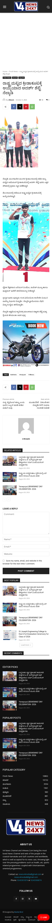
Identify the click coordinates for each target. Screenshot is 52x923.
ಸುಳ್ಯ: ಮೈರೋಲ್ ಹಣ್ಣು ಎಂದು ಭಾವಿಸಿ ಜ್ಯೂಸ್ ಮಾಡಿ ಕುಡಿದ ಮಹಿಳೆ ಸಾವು (14, 405)
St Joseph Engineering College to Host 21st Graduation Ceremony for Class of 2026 (34, 634)
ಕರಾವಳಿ (15, 78)
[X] (20, 106)
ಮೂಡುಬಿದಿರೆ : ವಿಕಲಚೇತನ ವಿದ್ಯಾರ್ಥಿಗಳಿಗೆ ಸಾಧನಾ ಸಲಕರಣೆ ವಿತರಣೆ (39, 405)
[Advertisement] (26, 40)
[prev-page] (4, 499)
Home (5, 71)
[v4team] (4, 100)
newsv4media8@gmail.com (26, 877)
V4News (31, 375)
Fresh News (13, 71)
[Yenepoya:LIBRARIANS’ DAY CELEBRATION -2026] (10, 490)
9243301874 (22, 880)
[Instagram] (22, 898)
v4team (11, 100)
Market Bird (18, 912)
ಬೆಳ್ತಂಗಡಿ (21, 78)
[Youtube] (35, 898)
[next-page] (8, 499)
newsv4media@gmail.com (30, 874)
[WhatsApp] (32, 106)
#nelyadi (22, 375)
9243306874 (36, 880)
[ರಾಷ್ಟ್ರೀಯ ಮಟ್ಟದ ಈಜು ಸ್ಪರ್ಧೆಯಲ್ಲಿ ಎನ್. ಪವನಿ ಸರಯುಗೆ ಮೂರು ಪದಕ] (10, 477)
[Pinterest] (26, 106)
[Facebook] (13, 106)
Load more (25, 645)
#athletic (13, 375)
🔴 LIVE (43, 917)
